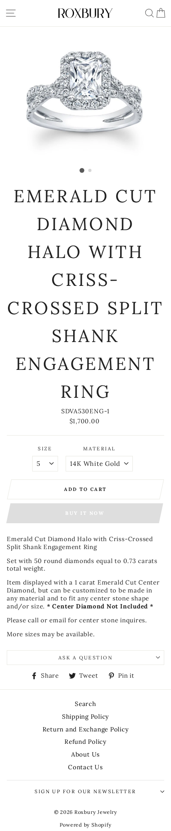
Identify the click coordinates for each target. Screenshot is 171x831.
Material (99, 449)
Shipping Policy (85, 716)
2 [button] (90, 171)
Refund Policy (85, 741)
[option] (85, 95)
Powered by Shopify (86, 824)
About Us (85, 754)
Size (45, 449)
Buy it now (84, 513)
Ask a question (85, 658)
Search (85, 704)
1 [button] (82, 170)
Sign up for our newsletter (85, 791)
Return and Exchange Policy (86, 729)
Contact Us (85, 767)
